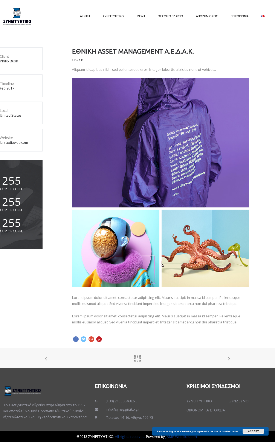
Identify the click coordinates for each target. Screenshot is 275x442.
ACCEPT (253, 431)
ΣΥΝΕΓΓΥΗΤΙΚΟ (199, 401)
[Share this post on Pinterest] (99, 339)
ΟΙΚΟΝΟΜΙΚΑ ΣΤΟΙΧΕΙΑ (205, 410)
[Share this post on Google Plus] (91, 339)
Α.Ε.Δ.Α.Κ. (77, 60)
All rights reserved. (130, 436)
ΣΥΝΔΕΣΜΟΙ (239, 401)
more (235, 431)
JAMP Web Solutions (182, 436)
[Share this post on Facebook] (76, 339)
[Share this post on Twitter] (83, 339)
